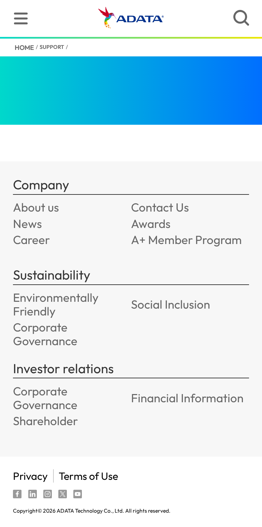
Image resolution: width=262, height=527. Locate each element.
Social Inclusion (170, 304)
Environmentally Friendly (56, 304)
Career (31, 239)
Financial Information (187, 397)
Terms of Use (88, 476)
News (27, 223)
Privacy (30, 476)
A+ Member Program (186, 239)
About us (36, 207)
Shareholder (45, 420)
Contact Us (160, 207)
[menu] (21, 18)
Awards (151, 223)
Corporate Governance (45, 334)
